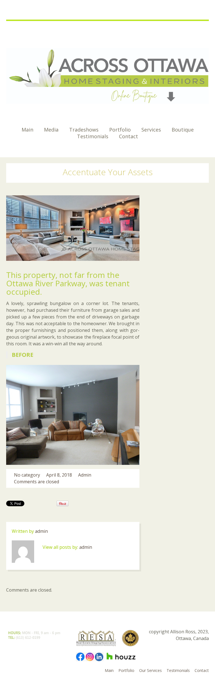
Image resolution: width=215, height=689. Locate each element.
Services (151, 129)
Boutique (183, 129)
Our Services (150, 670)
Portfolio (120, 129)
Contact (128, 136)
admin (84, 475)
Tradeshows (84, 129)
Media (51, 129)
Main (27, 129)
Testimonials (92, 136)
